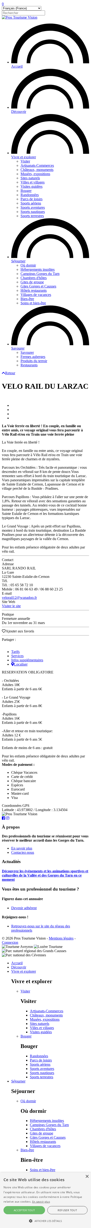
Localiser (21, 664)
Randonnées (30, 195)
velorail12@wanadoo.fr (19, 598)
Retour (10, 373)
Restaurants (29, 365)
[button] (46, 1220)
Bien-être (27, 299)
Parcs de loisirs (31, 199)
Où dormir (28, 265)
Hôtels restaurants (34, 290)
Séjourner (18, 261)
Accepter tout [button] (24, 1210)
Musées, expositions (35, 174)
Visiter (25, 161)
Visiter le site (11, 606)
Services (17, 656)
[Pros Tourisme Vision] (19, 17)
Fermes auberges (33, 357)
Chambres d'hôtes (34, 278)
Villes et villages (33, 182)
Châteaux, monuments (37, 170)
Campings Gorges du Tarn (40, 274)
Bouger (26, 191)
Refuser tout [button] (67, 1210)
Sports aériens (31, 203)
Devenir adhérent (24, 908)
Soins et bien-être (33, 303)
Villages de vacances (36, 295)
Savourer (17, 348)
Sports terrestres (32, 216)
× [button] (87, 1176)
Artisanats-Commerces (37, 165)
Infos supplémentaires (27, 660)
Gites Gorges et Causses (38, 286)
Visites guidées (31, 186)
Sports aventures (33, 207)
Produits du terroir (34, 361)
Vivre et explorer (23, 157)
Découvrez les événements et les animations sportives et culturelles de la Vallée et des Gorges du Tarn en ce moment (45, 875)
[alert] (45, 1200)
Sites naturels (30, 178)
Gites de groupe (32, 282)
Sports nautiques (33, 212)
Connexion (10, 942)
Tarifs (15, 652)
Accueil (17, 66)
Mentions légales (61, 938)
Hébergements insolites (38, 269)
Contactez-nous (22, 852)
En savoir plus (21, 848)
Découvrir (18, 112)
